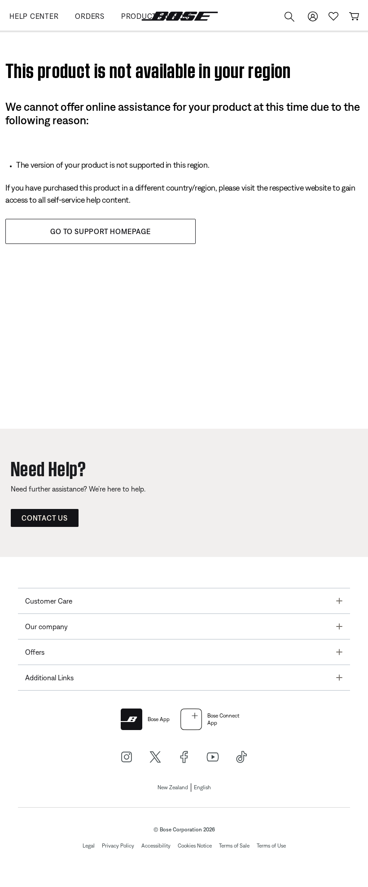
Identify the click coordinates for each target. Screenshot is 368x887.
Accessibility (156, 846)
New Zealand (173, 787)
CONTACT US (45, 518)
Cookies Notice (195, 846)
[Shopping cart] (354, 16)
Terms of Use (271, 846)
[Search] (289, 18)
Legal (89, 846)
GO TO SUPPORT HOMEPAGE (100, 231)
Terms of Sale (234, 846)
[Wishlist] (333, 16)
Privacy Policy (118, 846)
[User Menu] (313, 16)
